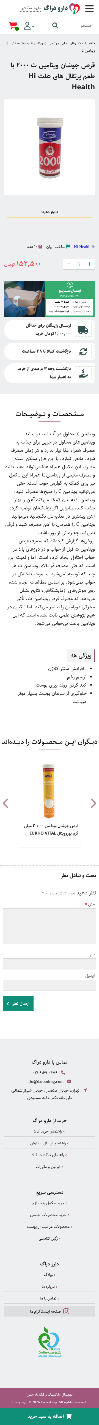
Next (92, 803)
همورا (30, 1394)
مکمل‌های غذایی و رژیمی (66, 43)
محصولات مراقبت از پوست (49, 1226)
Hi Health (82, 246)
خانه (92, 43)
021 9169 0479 (45, 1073)
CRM (40, 1394)
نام (92, 954)
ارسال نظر (20, 1003)
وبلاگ (49, 1274)
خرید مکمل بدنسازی (49, 1203)
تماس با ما (49, 1298)
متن (91, 904)
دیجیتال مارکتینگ (60, 1394)
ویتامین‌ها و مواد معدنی (27, 43)
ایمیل (90, 975)
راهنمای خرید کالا (48, 1131)
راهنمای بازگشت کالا (48, 1155)
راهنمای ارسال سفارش (48, 1143)
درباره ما (49, 1286)
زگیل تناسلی (48, 1238)
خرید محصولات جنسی (49, 1215)
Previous (6, 803)
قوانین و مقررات (49, 1167)
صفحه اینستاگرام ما (46, 1311)
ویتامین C (88, 50)
